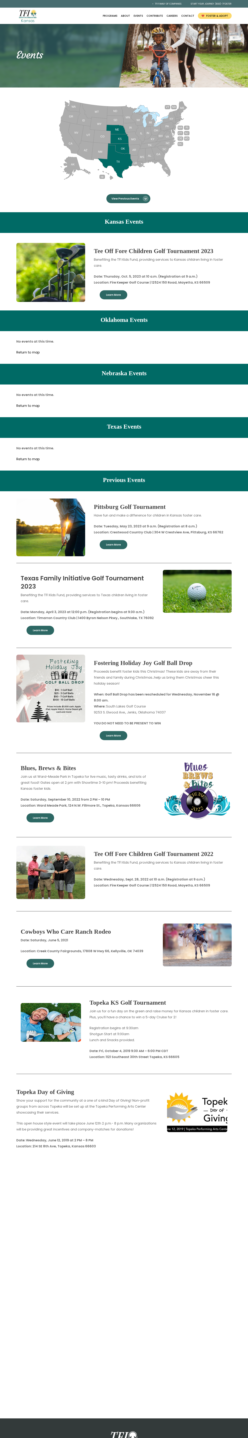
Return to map (28, 352)
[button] (128, 198)
